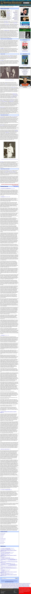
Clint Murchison (14, 93)
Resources (13, 0)
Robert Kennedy (13, 87)
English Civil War (6, 584)
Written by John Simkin (17, 589)
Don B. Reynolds (14, 116)
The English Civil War (3, 538)
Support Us (28, 0)
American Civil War (3, 585)
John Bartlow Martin (12, 559)
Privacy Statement (3, 591)
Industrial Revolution (3, 539)
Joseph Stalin (10, 587)
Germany (19, 584)
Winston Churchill (24, 16)
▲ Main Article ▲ (15, 186)
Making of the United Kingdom (12, 584)
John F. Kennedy (5, 101)
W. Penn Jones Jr (3, 188)
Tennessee (8, 13)
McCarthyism (17, 585)
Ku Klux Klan (28, 586)
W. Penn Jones (2, 100)
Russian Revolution (2, 542)
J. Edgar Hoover (24, 586)
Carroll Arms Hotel (10, 56)
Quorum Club (16, 13)
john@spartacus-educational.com (9, 184)
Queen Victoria (20, 586)
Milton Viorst (2, 553)
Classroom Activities (2, 533)
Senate (6, 83)
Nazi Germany (2, 543)
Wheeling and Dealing (25, 51)
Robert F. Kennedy (16, 586)
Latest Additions (5, 0)
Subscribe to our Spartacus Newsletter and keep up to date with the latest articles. (9, 581)
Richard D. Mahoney (3, 561)
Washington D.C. (6, 21)
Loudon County (9, 12)
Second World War (6, 583)
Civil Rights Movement (12, 585)
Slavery (20, 585)
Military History (20, 583)
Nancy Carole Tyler (25, 69)
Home (1, 0)
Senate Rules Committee (16, 14)
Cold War (3, 584)
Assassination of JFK (28, 583)
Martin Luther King (3, 587)
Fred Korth (12, 97)
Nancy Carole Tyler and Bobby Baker (15, 12)
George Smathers (15, 22)
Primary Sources (15, 17)
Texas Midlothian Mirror (8, 188)
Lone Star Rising (25, 65)
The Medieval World (23, 584)
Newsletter (23, 0)
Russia (16, 584)
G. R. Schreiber (9, 15)
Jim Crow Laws (14, 587)
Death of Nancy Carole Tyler (16, 16)
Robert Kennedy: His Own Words (12, 565)
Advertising (2, 592)
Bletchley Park (25, 87)
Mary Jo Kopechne (6, 22)
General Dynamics (15, 95)
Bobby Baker (16, 130)
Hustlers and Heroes (6, 553)
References (16, 19)
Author (17, 0)
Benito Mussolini (18, 587)
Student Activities (15, 18)
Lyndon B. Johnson (7, 24)
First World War (2, 583)
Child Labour (23, 585)
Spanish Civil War (8, 585)
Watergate (24, 583)
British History (13, 583)
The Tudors (1, 537)
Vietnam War (17, 583)
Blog (19, 0)
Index (8, 0)
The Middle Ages (2, 534)
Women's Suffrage (27, 585)
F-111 (11, 95)
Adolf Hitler (7, 587)
